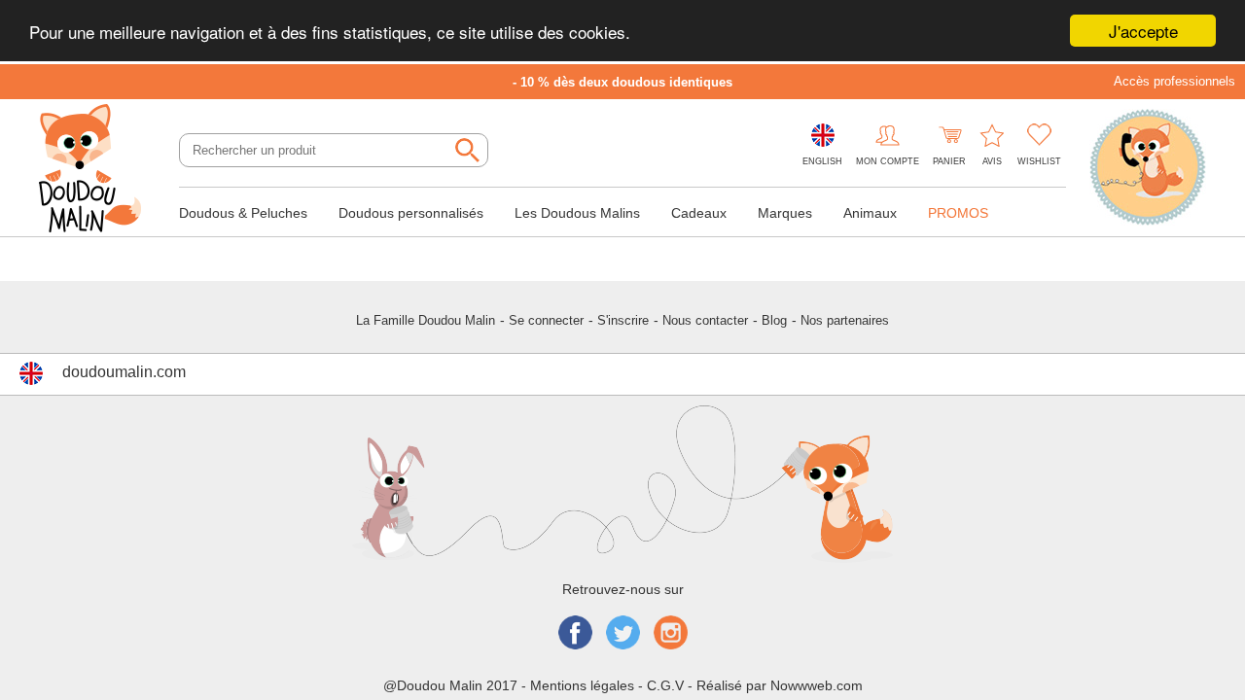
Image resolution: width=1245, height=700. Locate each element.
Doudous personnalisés (410, 213)
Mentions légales (582, 685)
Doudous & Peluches (243, 213)
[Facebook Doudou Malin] (575, 634)
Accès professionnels (1174, 81)
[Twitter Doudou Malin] (623, 634)
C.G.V (665, 685)
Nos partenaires (844, 320)
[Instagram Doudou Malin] (671, 634)
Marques (785, 213)
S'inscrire (623, 320)
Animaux (870, 213)
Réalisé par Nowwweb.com (779, 685)
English (822, 161)
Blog (774, 320)
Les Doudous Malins (577, 213)
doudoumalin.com (124, 372)
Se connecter (546, 320)
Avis (992, 161)
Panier (949, 161)
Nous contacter (705, 320)
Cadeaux (699, 213)
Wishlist (1039, 161)
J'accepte (1143, 30)
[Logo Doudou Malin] (97, 170)
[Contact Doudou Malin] (1147, 169)
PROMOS (958, 213)
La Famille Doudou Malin (425, 320)
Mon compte (887, 161)
